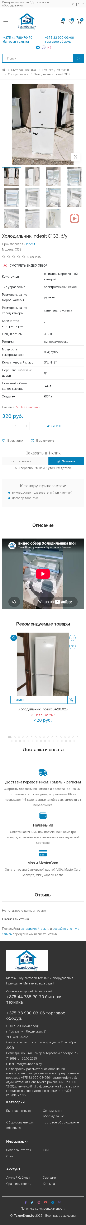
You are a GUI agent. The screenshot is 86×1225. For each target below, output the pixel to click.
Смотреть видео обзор (29, 265)
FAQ (46, 1150)
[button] (79, 22)
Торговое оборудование (61, 1122)
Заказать (68, 461)
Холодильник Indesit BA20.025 (43, 709)
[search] (78, 58)
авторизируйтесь (33, 928)
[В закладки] (72, 638)
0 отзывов (34, 257)
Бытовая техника (23, 70)
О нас (10, 1156)
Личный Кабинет (18, 1177)
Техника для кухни (55, 70)
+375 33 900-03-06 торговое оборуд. (59, 39)
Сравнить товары (19, 1183)
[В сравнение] (72, 646)
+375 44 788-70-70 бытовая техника (17, 39)
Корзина (49, 1183)
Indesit (30, 244)
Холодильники (18, 74)
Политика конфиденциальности (43, 1208)
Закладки (49, 1177)
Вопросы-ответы (18, 1150)
